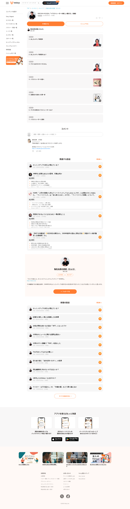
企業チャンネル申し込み (69, 478)
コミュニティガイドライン (47, 484)
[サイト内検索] (38, 3)
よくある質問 (66, 486)
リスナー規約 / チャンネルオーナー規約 (50, 478)
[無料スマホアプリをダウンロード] (14, 60)
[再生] (100, 166)
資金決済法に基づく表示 (46, 489)
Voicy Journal (82, 476)
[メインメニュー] (7, 3)
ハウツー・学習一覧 (11, 27)
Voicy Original (10, 16)
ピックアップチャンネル (13, 42)
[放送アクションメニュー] (102, 18)
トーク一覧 (9, 31)
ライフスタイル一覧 (11, 24)
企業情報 (43, 476)
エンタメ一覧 (9, 35)
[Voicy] (15, 3)
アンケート (66, 484)
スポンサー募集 (67, 481)
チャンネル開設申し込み (69, 476)
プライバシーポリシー (46, 481)
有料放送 (8, 49)
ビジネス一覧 (9, 20)
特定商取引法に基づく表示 (47, 486)
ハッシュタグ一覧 (11, 53)
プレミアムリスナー (11, 46)
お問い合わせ (66, 489)
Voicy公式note (82, 478)
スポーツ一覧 (9, 38)
